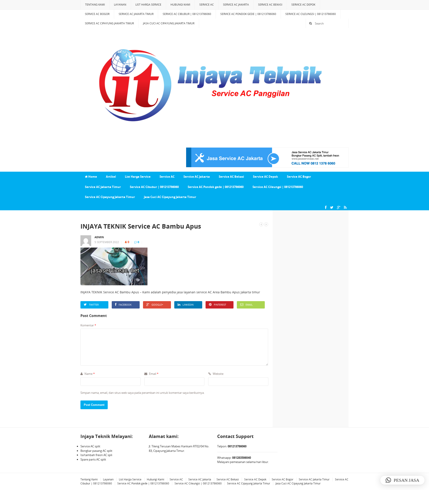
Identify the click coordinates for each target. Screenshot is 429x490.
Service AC (206, 4)
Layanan (120, 4)
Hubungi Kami (180, 4)
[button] (402, 480)
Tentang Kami (95, 4)
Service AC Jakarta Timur (136, 14)
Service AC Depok (303, 4)
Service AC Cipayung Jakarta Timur (109, 23)
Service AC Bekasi (270, 4)
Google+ (157, 304)
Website (217, 374)
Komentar (88, 325)
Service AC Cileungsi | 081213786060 (310, 14)
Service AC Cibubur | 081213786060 (187, 14)
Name (89, 374)
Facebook (125, 304)
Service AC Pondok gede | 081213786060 (248, 14)
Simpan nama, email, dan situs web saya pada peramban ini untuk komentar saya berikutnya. (142, 393)
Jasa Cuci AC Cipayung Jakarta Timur (168, 23)
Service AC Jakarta (236, 4)
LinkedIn (188, 304)
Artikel (111, 177)
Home (92, 177)
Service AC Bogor (97, 14)
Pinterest (220, 304)
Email (249, 304)
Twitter (94, 304)
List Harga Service (148, 4)
